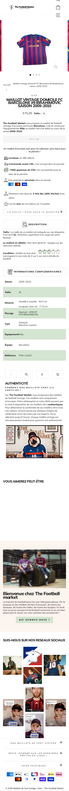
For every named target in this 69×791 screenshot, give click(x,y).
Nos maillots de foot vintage (34, 743)
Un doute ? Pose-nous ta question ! (34, 212)
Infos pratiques (33, 766)
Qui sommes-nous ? (34, 620)
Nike (34, 95)
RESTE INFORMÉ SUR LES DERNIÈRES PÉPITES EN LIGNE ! (34, 754)
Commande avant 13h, (22, 163)
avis (19, 203)
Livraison (14, 158)
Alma (11, 197)
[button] (10, 374)
